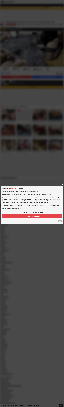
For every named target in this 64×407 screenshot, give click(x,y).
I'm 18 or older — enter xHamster (32, 216)
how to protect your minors (7, 220)
